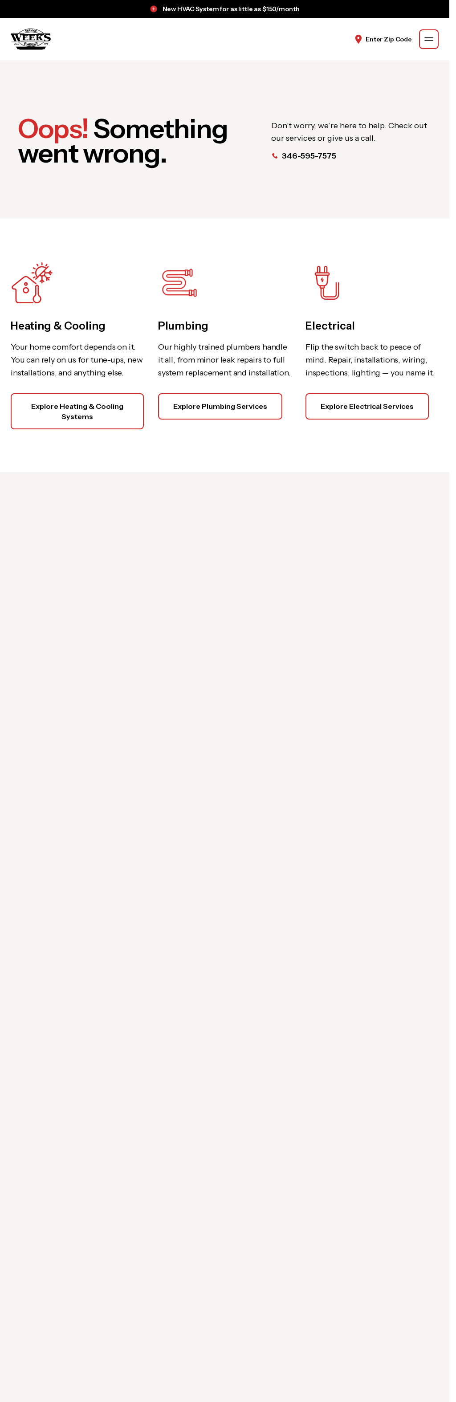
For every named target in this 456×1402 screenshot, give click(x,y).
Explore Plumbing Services (220, 406)
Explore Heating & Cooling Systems (77, 411)
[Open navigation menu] (429, 39)
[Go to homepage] (31, 39)
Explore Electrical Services (367, 406)
